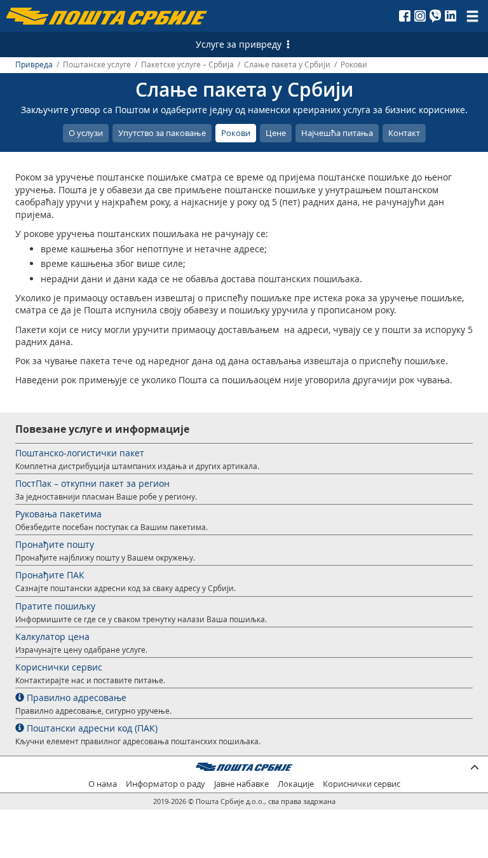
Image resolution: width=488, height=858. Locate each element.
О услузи (86, 133)
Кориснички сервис (58, 667)
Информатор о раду (165, 784)
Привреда (34, 64)
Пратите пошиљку (55, 606)
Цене (276, 133)
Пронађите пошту (54, 544)
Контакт (404, 133)
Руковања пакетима (58, 514)
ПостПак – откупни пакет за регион (92, 483)
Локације (296, 784)
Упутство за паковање (162, 133)
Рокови (235, 133)
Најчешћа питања (337, 133)
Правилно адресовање (75, 697)
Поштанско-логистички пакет (79, 453)
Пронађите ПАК (50, 575)
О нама (102, 784)
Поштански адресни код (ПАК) (91, 728)
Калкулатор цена (52, 636)
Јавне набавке (241, 784)
